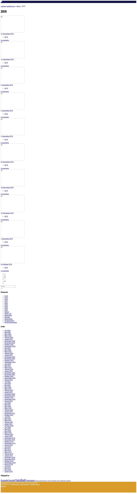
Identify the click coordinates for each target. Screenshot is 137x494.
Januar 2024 (8, 371)
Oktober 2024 (8, 360)
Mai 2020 (7, 429)
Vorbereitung (63, 480)
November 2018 (9, 459)
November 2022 (9, 396)
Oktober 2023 (8, 376)
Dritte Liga (7, 314)
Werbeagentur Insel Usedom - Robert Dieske (25, 484)
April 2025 (7, 350)
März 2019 (8, 452)
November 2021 (9, 413)
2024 (6, 307)
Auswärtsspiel (8, 480)
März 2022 (8, 408)
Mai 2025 (7, 348)
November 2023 (9, 374)
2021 (6, 301)
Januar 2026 (8, 339)
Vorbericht (68, 480)
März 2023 (8, 389)
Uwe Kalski (53, 480)
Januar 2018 (8, 471)
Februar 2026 (8, 337)
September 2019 (9, 443)
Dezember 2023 (9, 373)
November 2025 (9, 343)
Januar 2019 (8, 456)
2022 (6, 303)
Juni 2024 (7, 364)
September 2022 (9, 399)
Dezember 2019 (9, 438)
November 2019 (9, 440)
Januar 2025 (8, 355)
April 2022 (7, 406)
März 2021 (8, 420)
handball (20, 480)
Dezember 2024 (9, 357)
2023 (6, 305)
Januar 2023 (8, 392)
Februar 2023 (8, 390)
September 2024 (9, 362)
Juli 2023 (7, 382)
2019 (6, 37)
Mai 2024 (7, 366)
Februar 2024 (8, 369)
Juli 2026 (7, 330)
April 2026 (7, 334)
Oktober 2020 (8, 426)
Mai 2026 (7, 332)
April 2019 (7, 450)
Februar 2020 (8, 434)
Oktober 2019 (8, 441)
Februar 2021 (8, 422)
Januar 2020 (8, 436)
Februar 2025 (8, 353)
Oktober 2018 (8, 461)
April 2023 (7, 387)
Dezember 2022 (9, 394)
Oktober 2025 (8, 344)
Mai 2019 (7, 449)
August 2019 (8, 445)
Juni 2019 (7, 447)
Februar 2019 (8, 454)
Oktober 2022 (8, 397)
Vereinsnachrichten (10, 322)
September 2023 (9, 378)
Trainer (49, 480)
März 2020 (8, 433)
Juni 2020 (7, 427)
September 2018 (9, 463)
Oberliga (7, 317)
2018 (6, 296)
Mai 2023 (7, 385)
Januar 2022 (8, 412)
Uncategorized (9, 321)
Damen (6, 312)
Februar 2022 (8, 410)
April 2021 (7, 419)
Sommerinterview (43, 480)
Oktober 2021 (8, 415)
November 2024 (9, 359)
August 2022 (8, 401)
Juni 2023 (7, 383)
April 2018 (7, 470)
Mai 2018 (7, 468)
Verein (58, 480)
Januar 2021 (8, 424)
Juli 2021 (7, 417)
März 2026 (8, 336)
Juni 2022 (7, 403)
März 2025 (8, 352)
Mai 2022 (7, 404)
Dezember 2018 (9, 457)
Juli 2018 (7, 466)
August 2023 (8, 380)
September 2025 (9, 346)
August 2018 (8, 464)
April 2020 (7, 431)
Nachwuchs (8, 315)
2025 (6, 308)
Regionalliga (8, 319)
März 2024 (8, 367)
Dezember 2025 (9, 341)
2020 (6, 299)
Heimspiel (30, 480)
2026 (6, 310)
